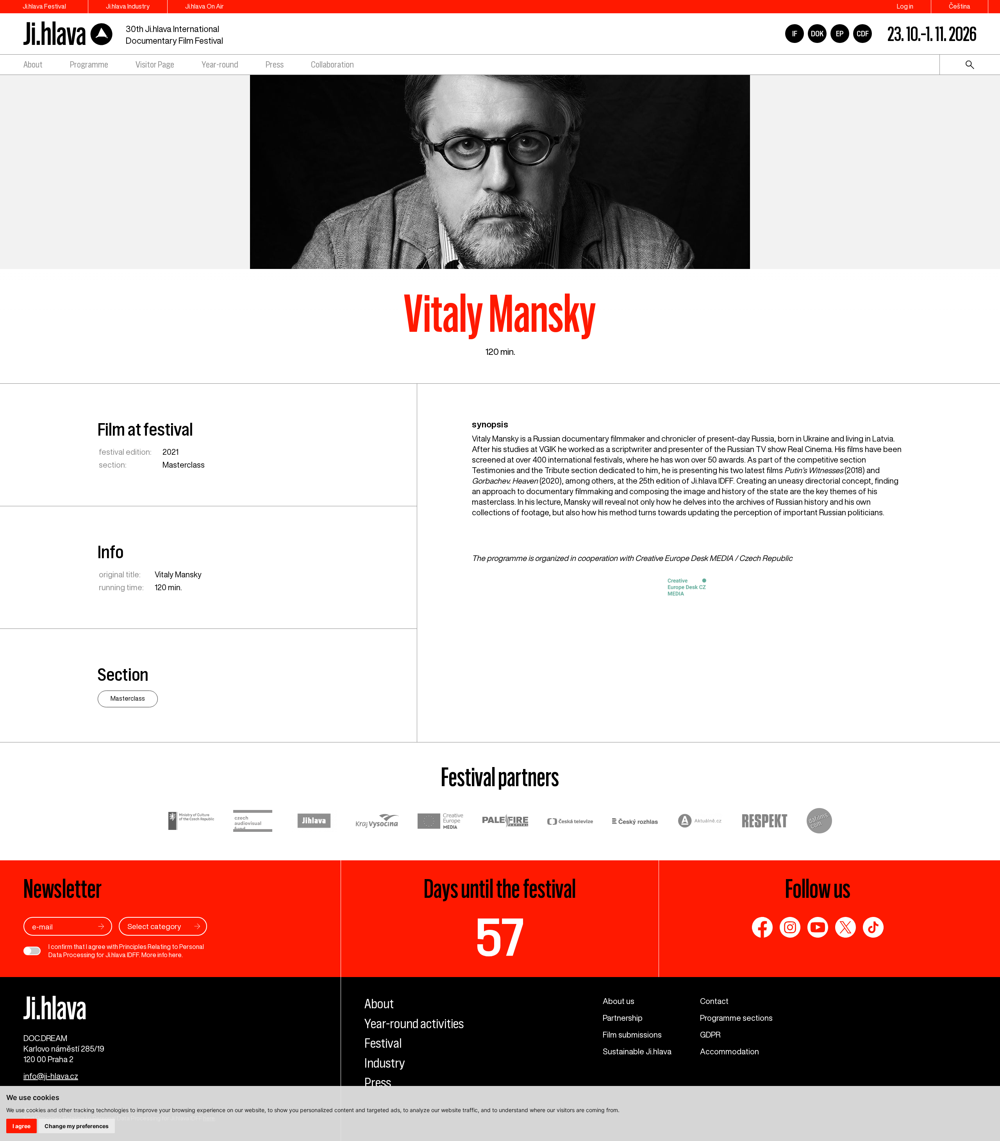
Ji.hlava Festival (44, 6)
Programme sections (736, 1018)
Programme (89, 64)
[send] (101, 926)
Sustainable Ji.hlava (637, 1051)
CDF (863, 33)
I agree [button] (21, 1126)
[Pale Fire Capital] (505, 822)
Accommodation (729, 1051)
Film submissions (632, 1035)
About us (618, 1001)
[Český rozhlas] (635, 822)
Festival (383, 1043)
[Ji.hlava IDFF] (68, 33)
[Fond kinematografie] (252, 822)
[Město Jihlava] (314, 822)
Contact (714, 1001)
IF (794, 33)
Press (275, 64)
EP (840, 33)
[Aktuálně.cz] (700, 822)
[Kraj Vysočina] (377, 822)
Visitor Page (155, 64)
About (33, 64)
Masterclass (183, 465)
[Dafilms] (819, 822)
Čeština (959, 6)
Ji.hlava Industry (128, 6)
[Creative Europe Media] (441, 822)
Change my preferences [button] (77, 1126)
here (175, 955)
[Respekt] (765, 822)
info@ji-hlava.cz (50, 1076)
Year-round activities (414, 1023)
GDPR (710, 1035)
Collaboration (332, 64)
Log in (905, 6)
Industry (384, 1063)
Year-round (220, 64)
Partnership (623, 1018)
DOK (817, 33)
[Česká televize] (570, 822)
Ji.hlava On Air (204, 6)
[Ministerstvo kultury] (191, 822)
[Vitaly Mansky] (500, 171)
